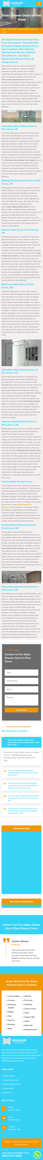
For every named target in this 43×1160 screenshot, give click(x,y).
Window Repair (9, 1076)
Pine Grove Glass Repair (29, 1142)
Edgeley (11, 1012)
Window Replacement (12, 1084)
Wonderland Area (30, 1029)
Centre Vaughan (14, 996)
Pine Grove (12, 29)
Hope (10, 1016)
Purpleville (28, 1004)
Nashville (27, 996)
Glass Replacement (11, 1080)
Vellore (26, 1021)
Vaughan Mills (29, 1017)
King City (11, 1020)
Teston (26, 1013)
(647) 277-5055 (14, 1110)
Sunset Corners (30, 1009)
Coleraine (11, 1000)
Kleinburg (11, 1024)
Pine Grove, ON (14, 1129)
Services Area (9, 1088)
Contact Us (8, 1093)
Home (4, 29)
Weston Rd (28, 1025)
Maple (10, 1028)
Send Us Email (14, 1120)
